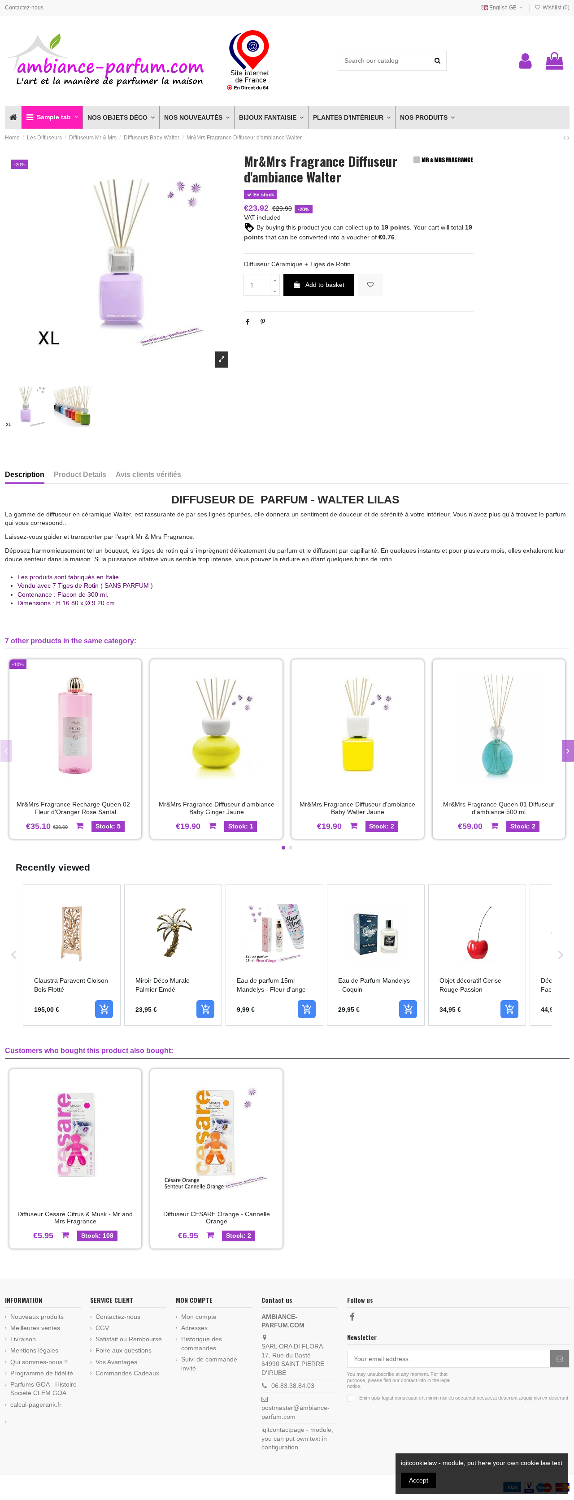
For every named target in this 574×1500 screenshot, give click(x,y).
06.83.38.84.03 (292, 1385)
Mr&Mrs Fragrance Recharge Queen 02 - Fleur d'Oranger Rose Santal (75, 808)
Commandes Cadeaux (127, 1373)
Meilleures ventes (35, 1327)
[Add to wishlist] (370, 285)
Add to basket (324, 284)
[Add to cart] (104, 1009)
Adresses (194, 1327)
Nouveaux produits (37, 1316)
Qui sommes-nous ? (39, 1362)
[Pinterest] (263, 321)
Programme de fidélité (41, 1373)
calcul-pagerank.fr (35, 1404)
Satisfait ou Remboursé (129, 1339)
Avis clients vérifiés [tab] (148, 474)
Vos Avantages (116, 1362)
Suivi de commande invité (209, 1364)
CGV (102, 1327)
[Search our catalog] (437, 61)
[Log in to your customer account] (525, 61)
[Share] (247, 321)
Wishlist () (555, 7)
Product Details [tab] (80, 474)
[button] (52, 117)
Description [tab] (24, 474)
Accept (418, 1480)
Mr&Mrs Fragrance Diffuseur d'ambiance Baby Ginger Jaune (216, 808)
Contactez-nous (24, 7)
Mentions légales (34, 1350)
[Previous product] (565, 137)
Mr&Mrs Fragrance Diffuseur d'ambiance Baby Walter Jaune (357, 808)
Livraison (23, 1339)
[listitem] (72, 955)
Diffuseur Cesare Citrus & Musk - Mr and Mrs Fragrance (75, 1217)
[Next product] (568, 137)
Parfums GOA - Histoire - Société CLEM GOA (45, 1389)
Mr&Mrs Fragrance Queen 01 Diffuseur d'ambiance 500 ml (498, 808)
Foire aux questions (124, 1350)
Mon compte (199, 1316)
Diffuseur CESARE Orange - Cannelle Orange (216, 1217)
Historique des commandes (201, 1343)
